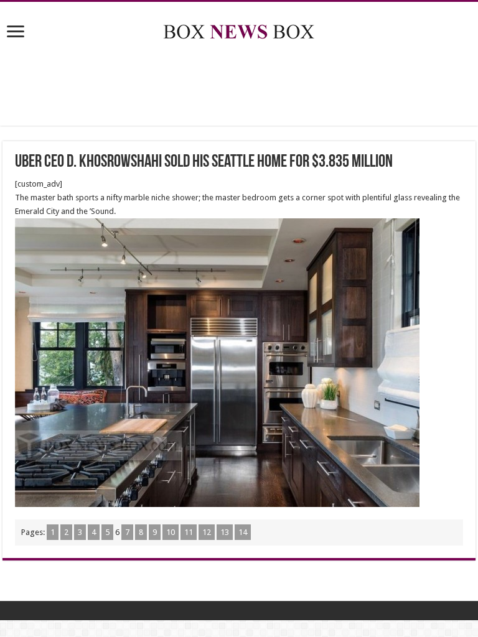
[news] (239, 29)
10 (170, 532)
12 (206, 532)
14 (242, 532)
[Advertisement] (239, 85)
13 (224, 532)
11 (188, 532)
